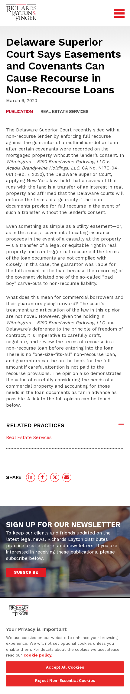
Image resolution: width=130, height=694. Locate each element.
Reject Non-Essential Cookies (65, 680)
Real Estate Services (64, 111)
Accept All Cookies (65, 667)
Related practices (35, 425)
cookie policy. (38, 655)
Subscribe (26, 572)
